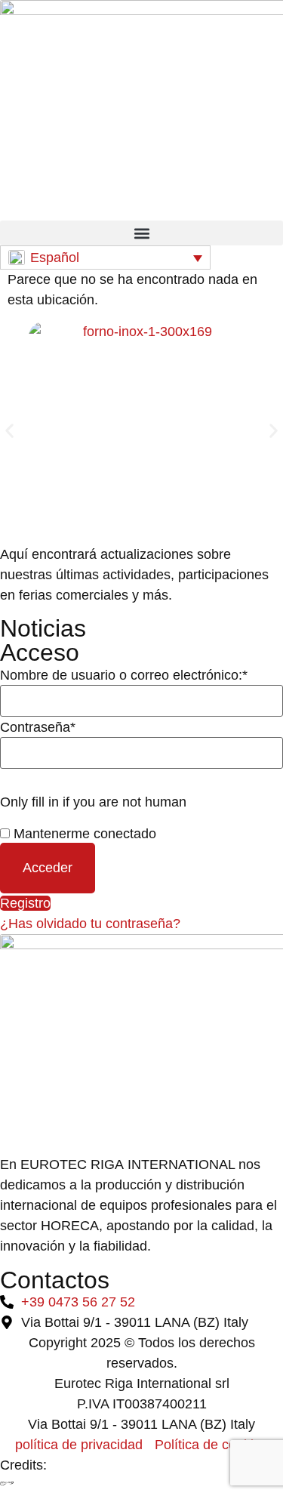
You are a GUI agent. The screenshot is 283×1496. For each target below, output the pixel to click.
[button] (141, 233)
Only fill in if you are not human (93, 802)
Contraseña (37, 727)
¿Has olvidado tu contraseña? (90, 923)
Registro (25, 903)
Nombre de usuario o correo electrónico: (124, 675)
